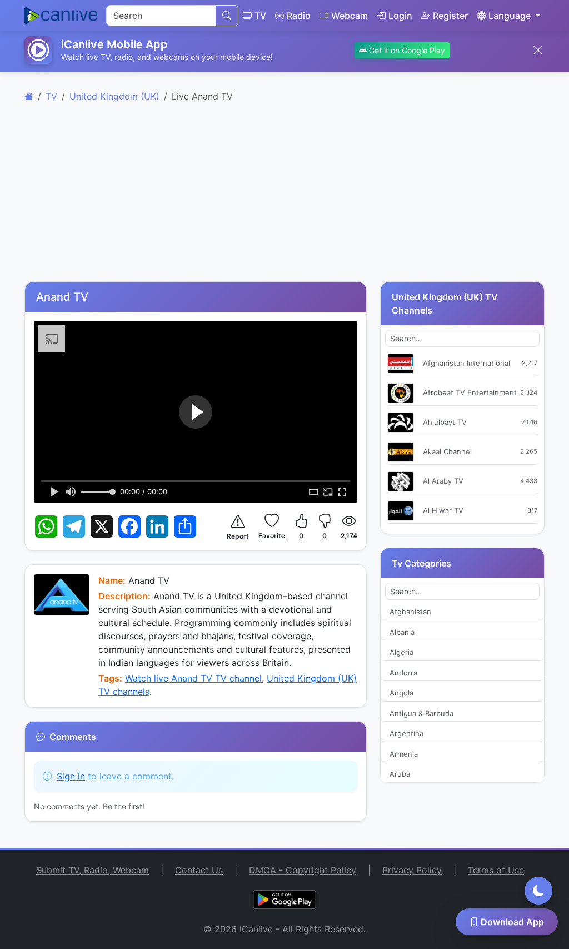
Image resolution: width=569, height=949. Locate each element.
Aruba (400, 773)
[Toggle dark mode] (538, 891)
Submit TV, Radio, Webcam (92, 870)
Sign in (71, 776)
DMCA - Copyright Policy (302, 870)
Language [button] (509, 15)
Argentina (406, 733)
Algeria (401, 652)
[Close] (538, 50)
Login (400, 15)
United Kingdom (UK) (114, 96)
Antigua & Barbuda (421, 713)
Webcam (349, 15)
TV (260, 15)
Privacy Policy (412, 870)
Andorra (403, 672)
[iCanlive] (28, 96)
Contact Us (199, 870)
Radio (299, 15)
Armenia (404, 753)
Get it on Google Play (406, 50)
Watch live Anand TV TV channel (193, 678)
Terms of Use (496, 870)
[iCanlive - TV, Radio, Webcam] (60, 15)
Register (450, 15)
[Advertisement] (284, 198)
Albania (402, 632)
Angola (401, 692)
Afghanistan (410, 611)
